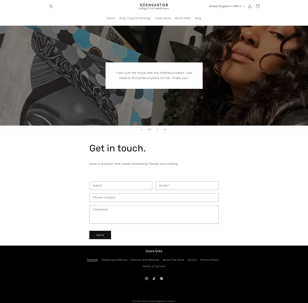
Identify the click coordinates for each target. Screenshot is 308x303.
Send (100, 235)
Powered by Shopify (165, 301)
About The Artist (173, 260)
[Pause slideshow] (166, 130)
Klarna (192, 260)
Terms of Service (154, 266)
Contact (92, 260)
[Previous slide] (142, 130)
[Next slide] (157, 130)
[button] (51, 6)
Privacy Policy (209, 260)
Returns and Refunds (145, 260)
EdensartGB (148, 301)
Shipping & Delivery (114, 260)
